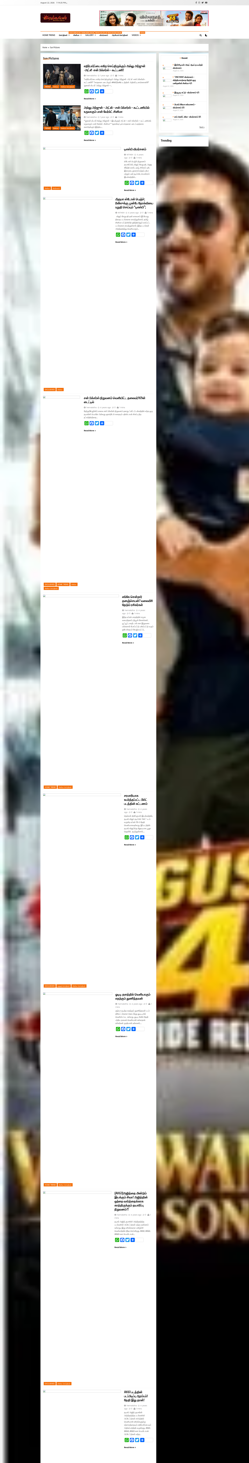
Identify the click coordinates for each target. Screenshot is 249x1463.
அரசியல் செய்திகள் (120, 35)
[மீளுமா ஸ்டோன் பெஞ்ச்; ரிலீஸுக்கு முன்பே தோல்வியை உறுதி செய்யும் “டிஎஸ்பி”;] (77, 294)
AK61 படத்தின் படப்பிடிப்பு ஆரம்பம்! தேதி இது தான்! (136, 1396)
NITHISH (130, 154)
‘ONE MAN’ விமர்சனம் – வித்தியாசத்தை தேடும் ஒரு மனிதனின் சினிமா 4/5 (184, 80)
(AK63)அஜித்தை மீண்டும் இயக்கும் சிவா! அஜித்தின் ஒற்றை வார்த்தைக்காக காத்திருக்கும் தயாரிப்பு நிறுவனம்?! (131, 1201)
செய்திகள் (65, 34)
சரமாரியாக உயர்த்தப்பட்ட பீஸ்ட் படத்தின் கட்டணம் (135, 799)
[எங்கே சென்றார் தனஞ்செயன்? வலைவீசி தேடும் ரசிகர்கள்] (81, 692)
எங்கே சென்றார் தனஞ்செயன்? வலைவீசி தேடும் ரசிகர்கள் (137, 601)
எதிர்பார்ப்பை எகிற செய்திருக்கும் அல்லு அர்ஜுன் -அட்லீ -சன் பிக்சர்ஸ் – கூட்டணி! (114, 68)
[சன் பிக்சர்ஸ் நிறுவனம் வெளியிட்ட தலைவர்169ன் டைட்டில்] (62, 493)
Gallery (91, 34)
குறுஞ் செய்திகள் (64, 986)
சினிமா (78, 34)
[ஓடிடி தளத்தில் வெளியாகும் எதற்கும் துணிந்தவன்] (77, 1089)
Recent (185, 58)
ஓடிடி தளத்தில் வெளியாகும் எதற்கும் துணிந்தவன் (132, 996)
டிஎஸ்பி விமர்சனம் (135, 149)
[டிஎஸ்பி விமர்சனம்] (82, 169)
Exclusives (50, 389)
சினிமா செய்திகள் (67, 87)
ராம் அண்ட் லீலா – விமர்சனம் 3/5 (187, 116)
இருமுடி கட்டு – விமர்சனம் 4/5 (186, 92)
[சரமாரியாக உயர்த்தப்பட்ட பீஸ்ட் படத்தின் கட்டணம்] (82, 890)
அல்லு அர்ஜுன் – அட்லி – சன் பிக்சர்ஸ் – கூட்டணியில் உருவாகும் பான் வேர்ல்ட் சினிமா (117, 109)
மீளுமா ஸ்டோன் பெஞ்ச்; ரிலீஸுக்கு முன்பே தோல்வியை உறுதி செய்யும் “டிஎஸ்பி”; (134, 203)
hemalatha (92, 75)
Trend (47, 87)
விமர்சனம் (105, 34)
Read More (89, 98)
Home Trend (48, 35)
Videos (137, 34)
